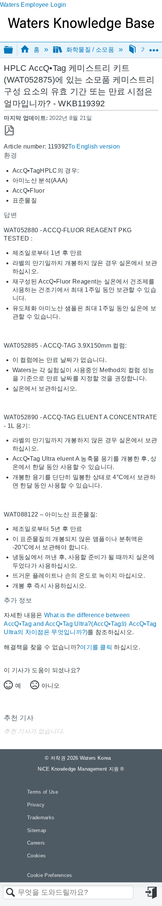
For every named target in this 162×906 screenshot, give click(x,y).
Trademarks (40, 817)
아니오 (50, 685)
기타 (146, 49)
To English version (94, 146)
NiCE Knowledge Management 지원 (81, 769)
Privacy (35, 805)
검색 (10, 892)
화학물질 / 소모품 (90, 49)
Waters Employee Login (33, 5)
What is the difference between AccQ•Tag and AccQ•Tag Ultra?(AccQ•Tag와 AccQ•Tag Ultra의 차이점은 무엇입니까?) (80, 623)
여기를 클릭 (96, 647)
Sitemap (36, 830)
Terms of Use (42, 792)
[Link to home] (81, 29)
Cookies (36, 855)
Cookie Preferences (49, 875)
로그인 (152, 892)
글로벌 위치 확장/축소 (153, 47)
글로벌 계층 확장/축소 (13, 50)
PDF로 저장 (9, 131)
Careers (36, 843)
